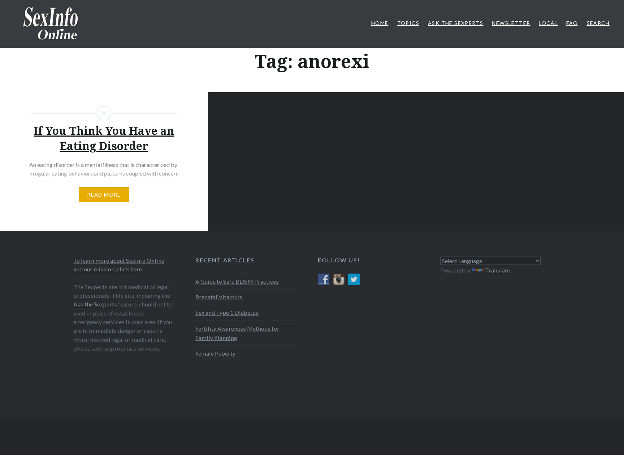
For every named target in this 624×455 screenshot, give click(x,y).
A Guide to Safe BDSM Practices (237, 281)
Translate (497, 270)
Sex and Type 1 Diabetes (226, 312)
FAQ (572, 23)
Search (598, 23)
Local (548, 23)
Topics (408, 23)
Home (380, 23)
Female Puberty (215, 353)
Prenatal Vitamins (218, 296)
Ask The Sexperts (455, 23)
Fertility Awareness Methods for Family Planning (237, 333)
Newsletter (511, 23)
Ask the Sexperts (95, 304)
